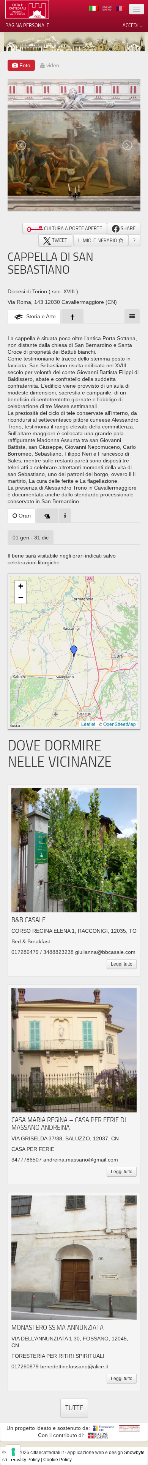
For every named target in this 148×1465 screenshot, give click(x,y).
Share (127, 228)
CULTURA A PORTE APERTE (72, 228)
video (52, 65)
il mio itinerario (98, 240)
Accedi (131, 25)
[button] (74, 651)
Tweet (59, 240)
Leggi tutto (121, 964)
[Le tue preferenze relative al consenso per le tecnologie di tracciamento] (13, 1452)
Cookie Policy (57, 1459)
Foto (24, 65)
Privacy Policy (25, 1459)
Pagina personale (27, 25)
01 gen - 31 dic (31, 538)
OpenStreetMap (119, 724)
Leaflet (88, 724)
